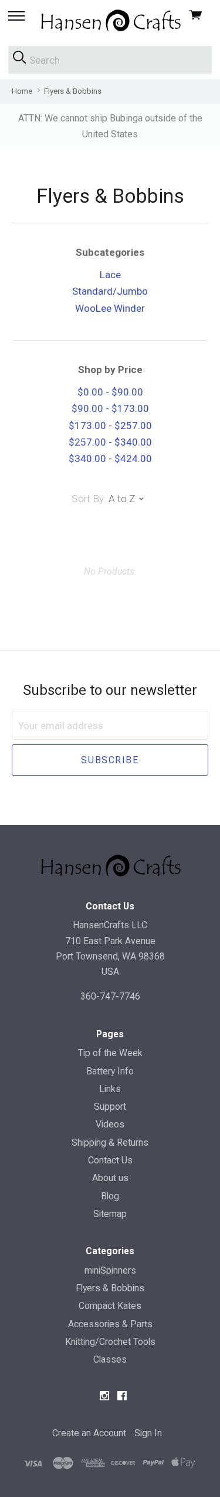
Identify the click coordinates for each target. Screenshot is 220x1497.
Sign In (148, 1433)
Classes (110, 1359)
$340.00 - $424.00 (110, 458)
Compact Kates (110, 1305)
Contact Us (110, 1160)
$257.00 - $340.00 (110, 442)
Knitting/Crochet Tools (110, 1341)
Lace (110, 275)
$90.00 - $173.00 (110, 408)
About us (110, 1177)
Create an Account (89, 1433)
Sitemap (110, 1213)
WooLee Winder (110, 308)
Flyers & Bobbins (110, 1288)
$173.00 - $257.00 (110, 425)
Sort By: (89, 499)
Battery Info (110, 1071)
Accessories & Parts (110, 1324)
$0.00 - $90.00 (110, 392)
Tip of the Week (110, 1053)
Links (110, 1088)
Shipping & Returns (110, 1142)
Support (110, 1106)
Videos (110, 1124)
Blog (110, 1196)
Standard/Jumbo (110, 291)
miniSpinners (110, 1270)
